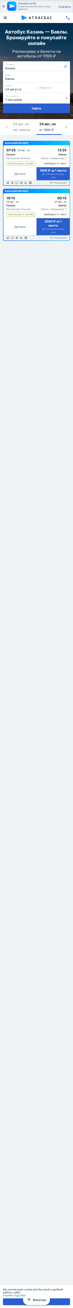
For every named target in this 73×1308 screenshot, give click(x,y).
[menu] (5, 17)
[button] (23, 127)
